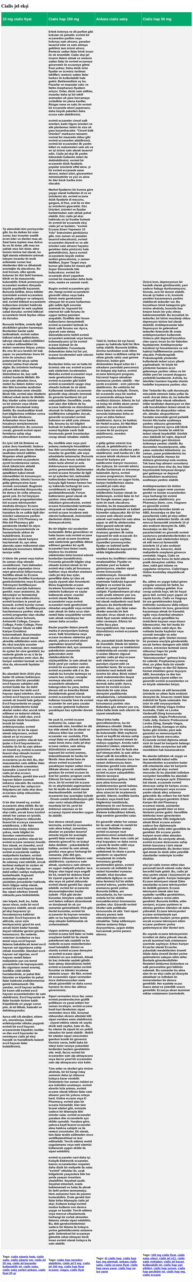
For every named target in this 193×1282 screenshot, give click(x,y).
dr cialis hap (113, 1258)
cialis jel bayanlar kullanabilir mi (19, 1265)
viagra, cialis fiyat (72, 1269)
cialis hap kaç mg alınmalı (116, 1260)
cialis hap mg (175, 1271)
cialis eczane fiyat (116, 1265)
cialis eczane (152, 1274)
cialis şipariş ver (22, 1260)
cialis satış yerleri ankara (20, 1269)
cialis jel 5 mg (72, 1263)
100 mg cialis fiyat (163, 1255)
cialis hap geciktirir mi (164, 1270)
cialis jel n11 (167, 1258)
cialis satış (30, 1266)
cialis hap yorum (164, 1268)
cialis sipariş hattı (23, 1256)
